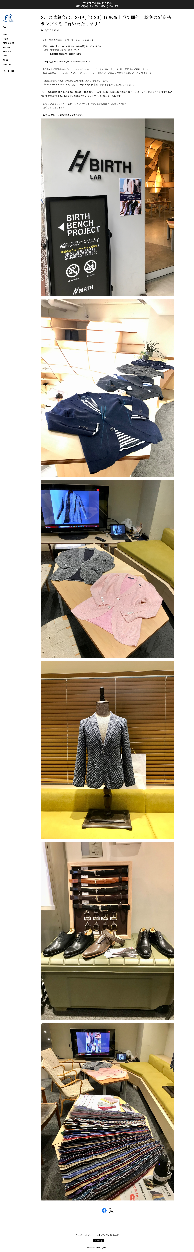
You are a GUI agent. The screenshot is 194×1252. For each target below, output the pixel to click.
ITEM (5, 38)
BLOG (6, 60)
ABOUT (6, 47)
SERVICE (7, 51)
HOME (6, 34)
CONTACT (8, 64)
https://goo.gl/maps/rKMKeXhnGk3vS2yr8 (67, 61)
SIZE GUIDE (8, 43)
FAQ (5, 55)
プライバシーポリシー (84, 1235)
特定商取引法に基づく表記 (108, 1235)
